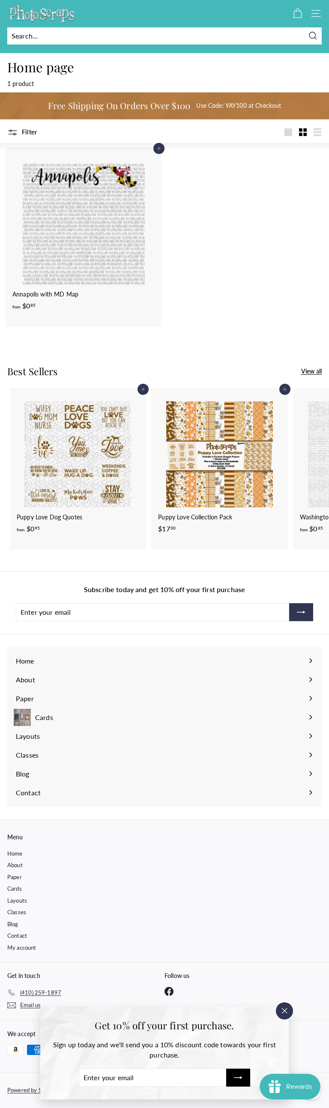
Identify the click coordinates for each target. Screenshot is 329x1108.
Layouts (17, 900)
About (15, 865)
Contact (17, 935)
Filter (28, 132)
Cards (14, 888)
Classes (16, 912)
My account (21, 947)
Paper (14, 877)
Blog (12, 924)
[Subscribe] (238, 1078)
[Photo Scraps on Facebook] (168, 991)
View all (311, 371)
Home (15, 853)
